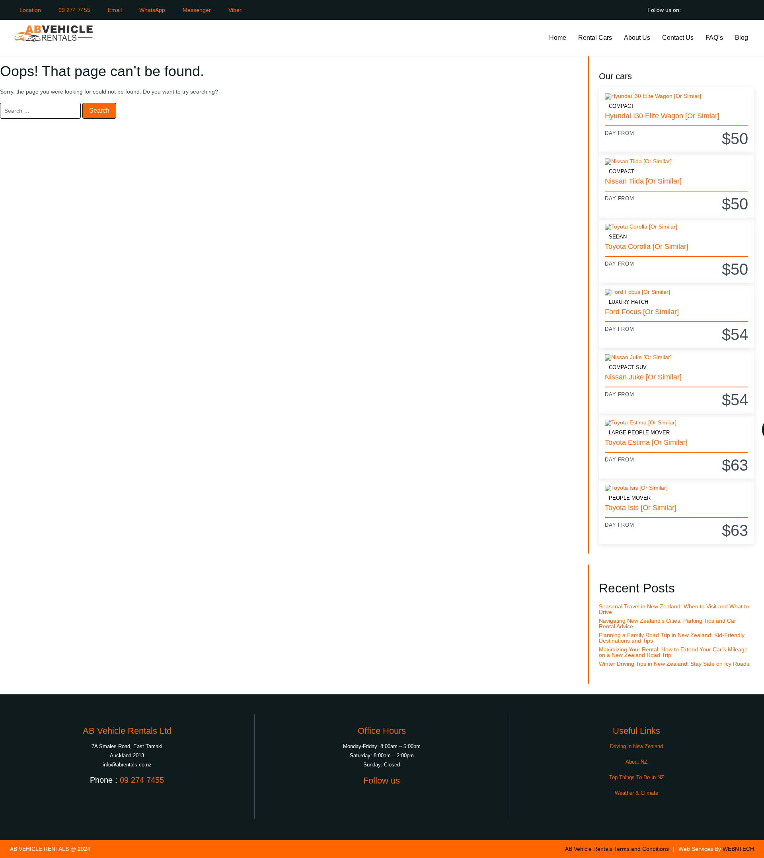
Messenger (196, 10)
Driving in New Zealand (636, 746)
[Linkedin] (747, 10)
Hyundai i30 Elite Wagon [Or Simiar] (662, 116)
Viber (234, 10)
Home (557, 37)
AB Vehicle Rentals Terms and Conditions (617, 849)
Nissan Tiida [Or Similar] (643, 181)
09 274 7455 (73, 10)
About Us (637, 37)
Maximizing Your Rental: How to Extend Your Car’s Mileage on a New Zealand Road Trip (673, 652)
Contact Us (678, 37)
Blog (741, 37)
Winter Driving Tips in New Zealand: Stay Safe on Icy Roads (674, 664)
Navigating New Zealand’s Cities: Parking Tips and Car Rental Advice (667, 623)
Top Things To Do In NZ (636, 777)
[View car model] (676, 96)
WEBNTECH (738, 849)
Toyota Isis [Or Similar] (640, 508)
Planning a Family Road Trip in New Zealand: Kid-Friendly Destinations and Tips (672, 638)
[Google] (693, 10)
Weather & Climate (636, 793)
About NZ (636, 762)
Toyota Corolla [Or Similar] (646, 246)
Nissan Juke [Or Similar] (643, 377)
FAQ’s (714, 37)
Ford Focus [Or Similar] (642, 312)
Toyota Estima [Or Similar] (646, 442)
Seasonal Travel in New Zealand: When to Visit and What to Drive (674, 609)
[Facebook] (711, 10)
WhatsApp (151, 10)
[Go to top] (751, 845)
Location (29, 10)
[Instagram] (729, 10)
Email (114, 10)
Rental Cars (595, 37)
